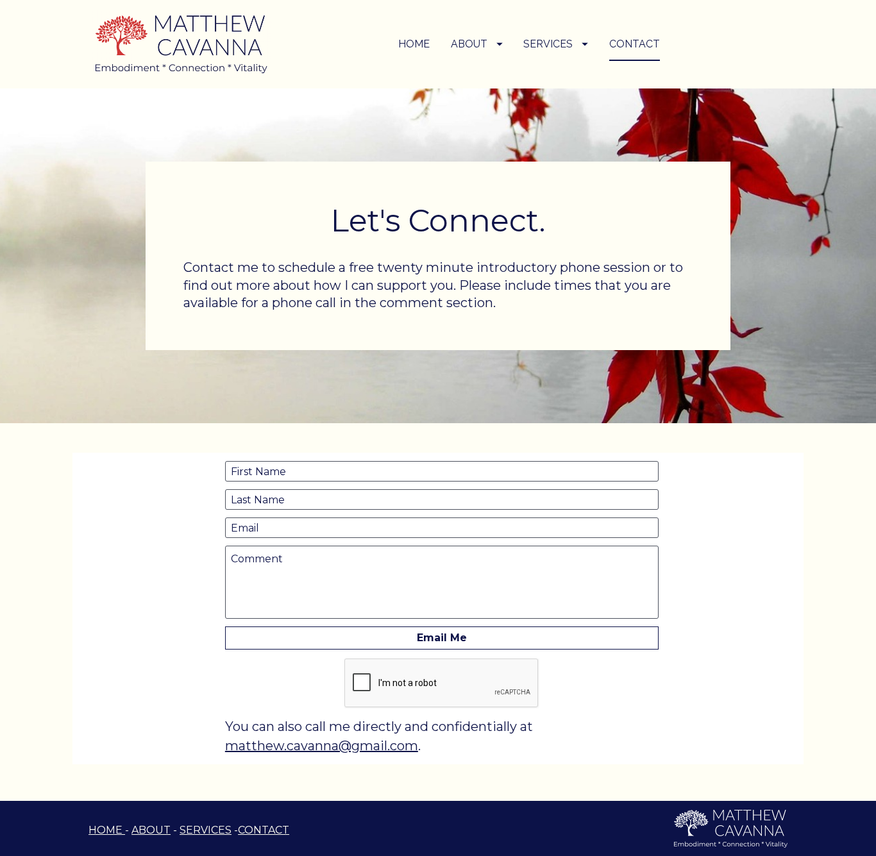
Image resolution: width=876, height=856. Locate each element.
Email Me (442, 638)
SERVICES (548, 44)
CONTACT (634, 44)
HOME (414, 44)
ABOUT (469, 44)
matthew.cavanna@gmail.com (321, 745)
